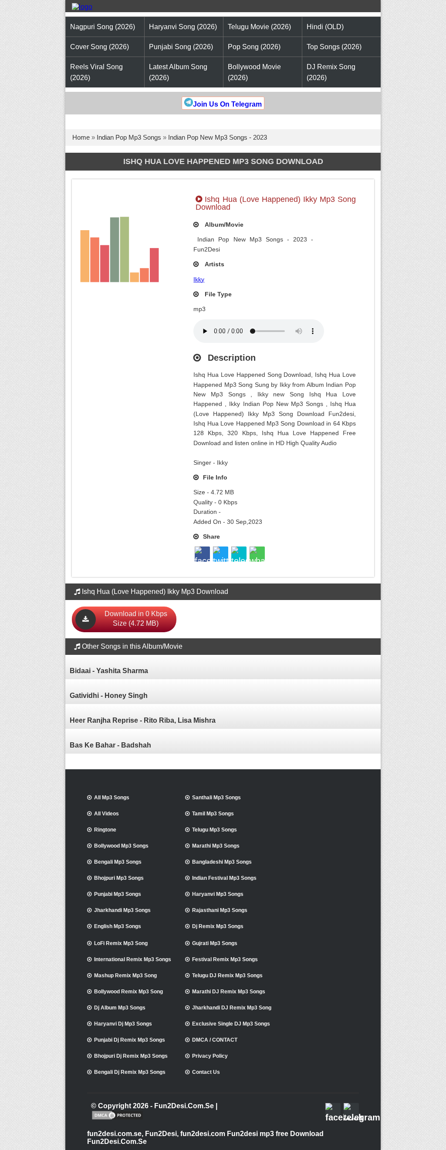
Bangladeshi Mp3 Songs (222, 862)
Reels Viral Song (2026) (96, 72)
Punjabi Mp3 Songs (117, 894)
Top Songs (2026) (334, 46)
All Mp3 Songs (111, 798)
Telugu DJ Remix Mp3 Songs (227, 975)
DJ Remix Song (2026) (331, 72)
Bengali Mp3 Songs (118, 862)
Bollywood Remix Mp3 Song (128, 992)
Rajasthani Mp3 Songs (219, 910)
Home (81, 137)
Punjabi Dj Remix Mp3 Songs (129, 1040)
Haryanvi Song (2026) (183, 26)
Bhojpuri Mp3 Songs (119, 878)
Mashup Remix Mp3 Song (125, 975)
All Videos (106, 814)
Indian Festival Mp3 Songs (224, 878)
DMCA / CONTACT (214, 1040)
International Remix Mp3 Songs (132, 959)
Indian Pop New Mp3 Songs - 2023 (217, 137)
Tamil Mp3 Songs (213, 814)
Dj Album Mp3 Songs (119, 1008)
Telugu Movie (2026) (259, 26)
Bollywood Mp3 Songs (121, 846)
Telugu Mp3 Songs (214, 830)
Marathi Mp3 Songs (216, 846)
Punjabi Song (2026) (181, 46)
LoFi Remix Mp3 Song (121, 943)
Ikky (198, 279)
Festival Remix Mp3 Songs (225, 959)
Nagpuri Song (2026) (102, 26)
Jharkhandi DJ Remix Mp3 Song (231, 1008)
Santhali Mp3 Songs (216, 798)
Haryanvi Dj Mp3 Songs (123, 1024)
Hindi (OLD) (325, 26)
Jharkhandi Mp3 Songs (122, 910)
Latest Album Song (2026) (178, 72)
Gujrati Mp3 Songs (214, 943)
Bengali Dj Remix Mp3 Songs (130, 1072)
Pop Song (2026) (254, 46)
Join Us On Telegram (227, 104)
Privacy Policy (210, 1056)
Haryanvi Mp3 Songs (217, 894)
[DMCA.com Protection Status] (117, 1119)
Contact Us (206, 1072)
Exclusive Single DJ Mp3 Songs (231, 1024)
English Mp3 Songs (117, 926)
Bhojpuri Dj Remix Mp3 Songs (131, 1056)
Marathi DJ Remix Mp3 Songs (228, 992)
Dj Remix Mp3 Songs (217, 926)
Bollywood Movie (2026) (254, 72)
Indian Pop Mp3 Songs (129, 137)
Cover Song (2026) (99, 46)
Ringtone (105, 830)
